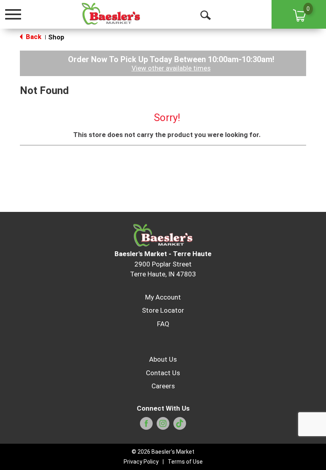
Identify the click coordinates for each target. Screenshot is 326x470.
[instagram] (163, 426)
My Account (163, 297)
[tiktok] (179, 426)
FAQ (163, 324)
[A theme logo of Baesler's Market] (111, 14)
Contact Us (163, 373)
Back (32, 37)
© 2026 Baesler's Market (163, 451)
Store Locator (163, 310)
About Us (163, 359)
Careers (163, 386)
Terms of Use (185, 461)
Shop (56, 37)
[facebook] (146, 426)
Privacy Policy (141, 461)
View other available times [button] (171, 68)
